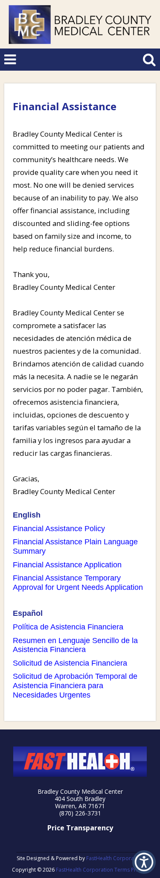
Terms (122, 869)
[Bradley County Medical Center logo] (80, 39)
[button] (144, 862)
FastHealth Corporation (114, 858)
